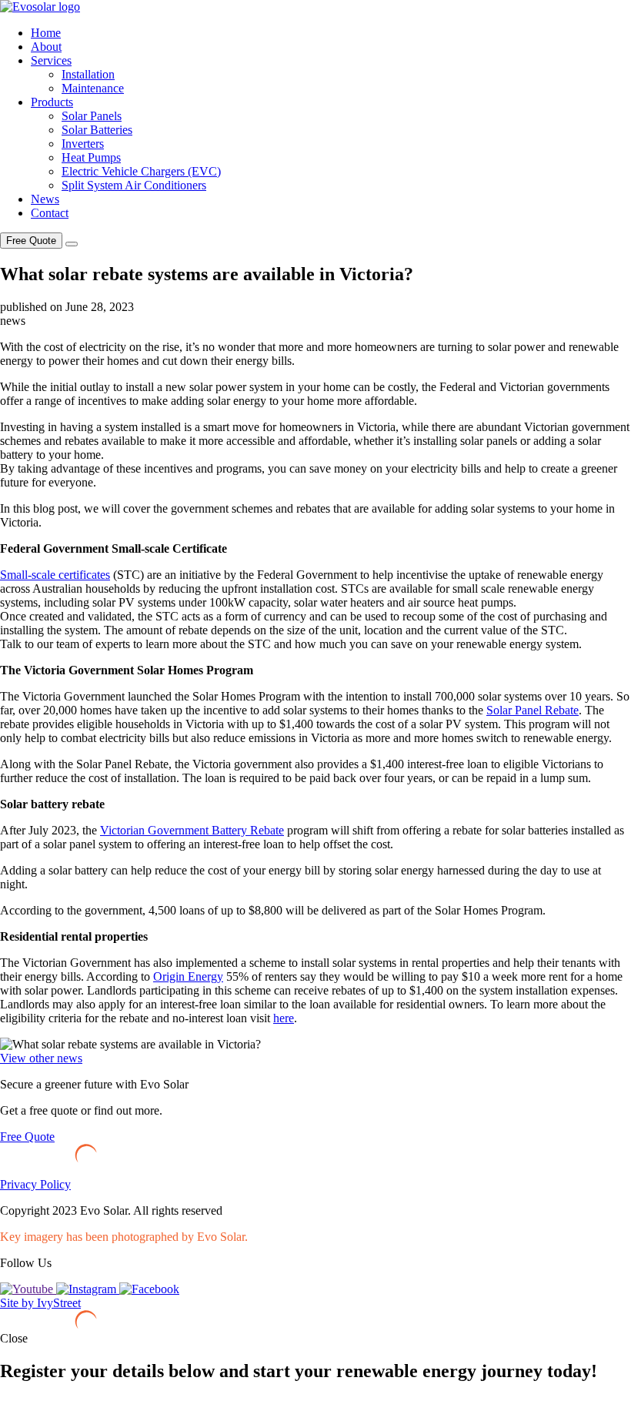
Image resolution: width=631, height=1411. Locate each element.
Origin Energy (188, 976)
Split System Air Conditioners (134, 185)
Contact (49, 212)
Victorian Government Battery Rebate (192, 830)
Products (52, 102)
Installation (88, 74)
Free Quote (31, 240)
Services (51, 60)
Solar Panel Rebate (532, 710)
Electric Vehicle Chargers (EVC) (141, 171)
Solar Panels (92, 115)
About (46, 46)
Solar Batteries (97, 129)
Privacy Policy (35, 1184)
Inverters (83, 143)
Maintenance (93, 88)
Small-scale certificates (55, 574)
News (45, 199)
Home (46, 32)
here (283, 1018)
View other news (41, 1058)
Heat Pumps (91, 157)
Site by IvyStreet (40, 1302)
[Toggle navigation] (71, 244)
